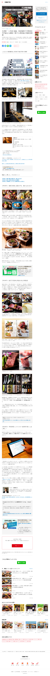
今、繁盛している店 (8, 28)
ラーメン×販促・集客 (27, 641)
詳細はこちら (17, 545)
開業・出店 (36, 84)
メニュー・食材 (37, 88)
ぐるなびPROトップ (4, 651)
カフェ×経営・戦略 (30, 639)
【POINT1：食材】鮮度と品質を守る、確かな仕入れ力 (12, 178)
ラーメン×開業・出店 (14, 641)
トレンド (42, 88)
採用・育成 (36, 86)
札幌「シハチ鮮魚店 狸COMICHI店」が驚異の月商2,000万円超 (13, 163)
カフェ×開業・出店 (23, 639)
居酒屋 (17, 651)
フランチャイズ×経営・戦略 (6, 641)
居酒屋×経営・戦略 (11, 639)
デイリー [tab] (38, 29)
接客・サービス (42, 86)
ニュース (45, 88)
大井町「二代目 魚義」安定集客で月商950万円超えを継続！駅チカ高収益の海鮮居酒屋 (33, 651)
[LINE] (8, 46)
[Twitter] (5, 46)
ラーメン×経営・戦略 (21, 641)
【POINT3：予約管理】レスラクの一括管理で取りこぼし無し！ (13, 181)
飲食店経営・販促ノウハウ (11, 651)
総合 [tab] (45, 29)
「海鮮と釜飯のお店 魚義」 (24, 80)
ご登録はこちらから (21, 275)
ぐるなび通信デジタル (10, 168)
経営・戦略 (41, 84)
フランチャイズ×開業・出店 (37, 639)
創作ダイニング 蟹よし (7, 479)
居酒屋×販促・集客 (17, 639)
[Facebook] (3, 46)
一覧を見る (31, 568)
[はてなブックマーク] (10, 46)
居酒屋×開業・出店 (4, 639)
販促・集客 (45, 84)
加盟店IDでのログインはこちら (41, 20)
